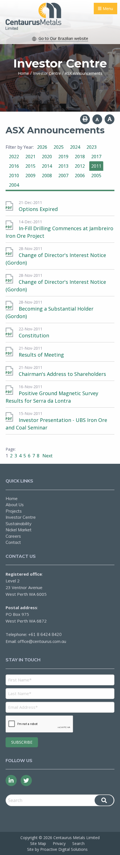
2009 (30, 175)
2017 (96, 156)
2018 (80, 156)
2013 (63, 166)
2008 (47, 175)
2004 (14, 185)
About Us (15, 504)
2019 (63, 156)
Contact (13, 542)
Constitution (34, 335)
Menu (107, 8)
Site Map (38, 843)
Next (46, 456)
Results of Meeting (41, 354)
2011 (96, 166)
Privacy (59, 843)
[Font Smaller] (97, 119)
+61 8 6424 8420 (45, 634)
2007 (63, 175)
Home (12, 498)
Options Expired (38, 209)
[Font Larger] (109, 119)
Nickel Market (19, 529)
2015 (30, 166)
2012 (80, 166)
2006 (80, 175)
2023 (92, 147)
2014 (47, 166)
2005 (96, 175)
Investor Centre (21, 517)
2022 (14, 156)
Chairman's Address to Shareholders (62, 374)
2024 (75, 147)
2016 (14, 166)
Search (78, 843)
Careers (13, 536)
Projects (14, 511)
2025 (59, 147)
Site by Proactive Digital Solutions (57, 849)
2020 (47, 156)
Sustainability (19, 523)
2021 (30, 156)
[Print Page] (85, 119)
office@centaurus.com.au (42, 641)
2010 (14, 175)
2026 (42, 147)
